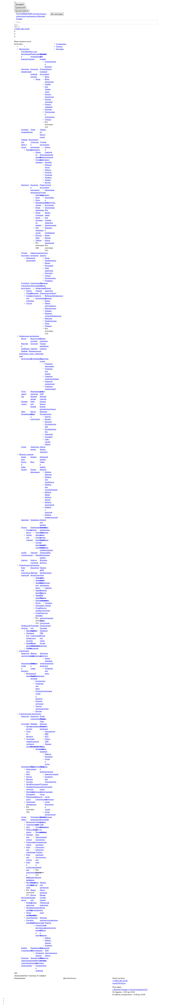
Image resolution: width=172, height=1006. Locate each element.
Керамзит (49, 757)
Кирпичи (43, 724)
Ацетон (48, 417)
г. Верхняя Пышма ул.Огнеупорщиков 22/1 (130, 989)
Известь (48, 754)
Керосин (48, 422)
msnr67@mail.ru (119, 983)
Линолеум (34, 568)
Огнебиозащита (27, 414)
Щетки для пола (42, 910)
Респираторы (50, 278)
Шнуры (48, 182)
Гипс (28, 827)
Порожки (43, 628)
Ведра (33, 890)
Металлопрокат (36, 746)
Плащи (48, 276)
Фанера (48, 744)
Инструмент (33, 140)
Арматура (25, 716)
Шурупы (43, 563)
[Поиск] (19, 26)
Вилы (47, 77)
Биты (38, 198)
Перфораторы (51, 321)
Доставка (60, 49)
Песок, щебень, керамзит (43, 749)
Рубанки (48, 326)
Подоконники (45, 626)
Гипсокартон (50, 731)
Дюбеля (43, 470)
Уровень (48, 177)
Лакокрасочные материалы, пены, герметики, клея (31, 353)
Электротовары (36, 958)
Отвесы (48, 170)
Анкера (33, 457)
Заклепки (25, 520)
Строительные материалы (30, 714)
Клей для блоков (33, 404)
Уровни (48, 180)
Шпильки (43, 560)
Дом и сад (33, 51)
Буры (38, 200)
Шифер (24, 351)
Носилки (48, 109)
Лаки (23, 412)
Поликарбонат (46, 69)
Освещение (44, 948)
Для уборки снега (47, 89)
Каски (47, 258)
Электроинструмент (48, 293)
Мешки (42, 895)
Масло (33, 412)
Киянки (48, 238)
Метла (33, 895)
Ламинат (43, 590)
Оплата (59, 46)
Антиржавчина (36, 359)
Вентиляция (24, 49)
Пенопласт (40, 847)
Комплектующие (51, 774)
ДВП (46, 734)
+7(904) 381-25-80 (21, 29)
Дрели (47, 301)
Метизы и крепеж (26, 454)
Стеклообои (35, 636)
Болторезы (49, 205)
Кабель (48, 938)
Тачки (32, 130)
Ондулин (34, 344)
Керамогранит (45, 573)
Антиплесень (26, 359)
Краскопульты (50, 308)
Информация (19, 978)
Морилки (43, 412)
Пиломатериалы (28, 767)
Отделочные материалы (29, 565)
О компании (61, 44)
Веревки (43, 54)
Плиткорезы (33, 648)
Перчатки (49, 273)
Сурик (23, 447)
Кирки (47, 235)
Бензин (48, 419)
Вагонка (29, 779)
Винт (32, 462)
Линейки (48, 162)
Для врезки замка (47, 212)
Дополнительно (69, 978)
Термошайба (45, 553)
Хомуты (24, 560)
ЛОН (47, 950)
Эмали (47, 444)
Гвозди (24, 470)
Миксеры (48, 318)
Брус (28, 774)
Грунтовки (25, 724)
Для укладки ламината (49, 220)
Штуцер (39, 711)
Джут (37, 830)
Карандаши (49, 190)
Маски (47, 263)
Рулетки (48, 172)
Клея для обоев (42, 577)
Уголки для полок (42, 638)
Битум (23, 339)
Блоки (42, 716)
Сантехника (24, 651)
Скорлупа (39, 850)
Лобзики (48, 311)
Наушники (49, 266)
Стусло (29, 303)
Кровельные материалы (29, 336)
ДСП (46, 736)
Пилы (47, 323)
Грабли (48, 84)
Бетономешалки (46, 155)
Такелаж (33, 553)
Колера (43, 402)
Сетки (42, 794)
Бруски (29, 777)
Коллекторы (40, 681)
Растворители (45, 414)
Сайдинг (33, 349)
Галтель (29, 782)
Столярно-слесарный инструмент (26, 285)
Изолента (25, 185)
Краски (42, 404)
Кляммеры (34, 520)
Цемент (43, 817)
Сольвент (49, 437)
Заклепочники (50, 225)
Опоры (24, 527)
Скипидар (49, 434)
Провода (48, 945)
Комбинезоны (50, 260)
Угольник (48, 175)
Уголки (29, 648)
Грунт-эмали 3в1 (23, 393)
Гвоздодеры (50, 208)
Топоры (48, 119)
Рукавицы (49, 281)
